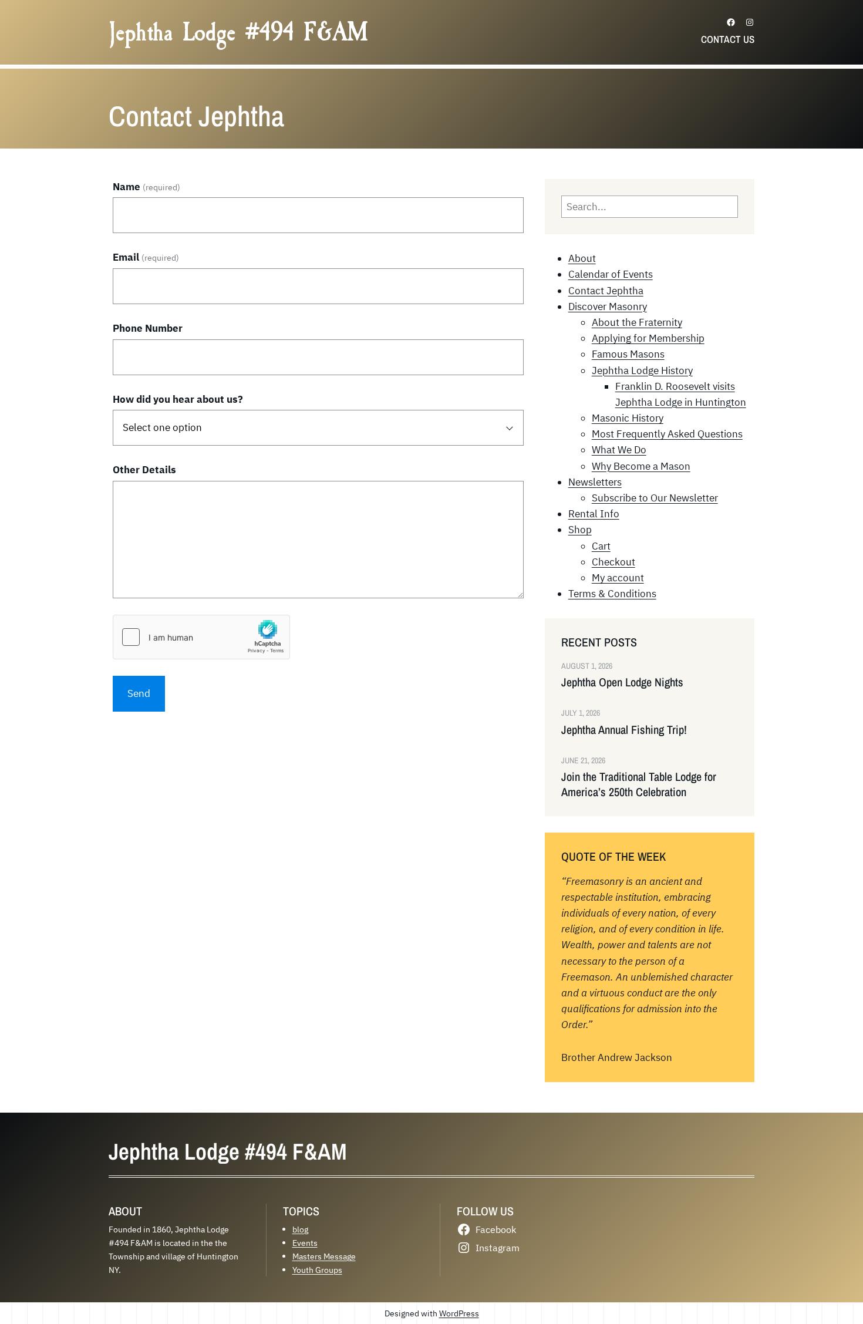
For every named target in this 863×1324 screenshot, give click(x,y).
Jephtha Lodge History (642, 370)
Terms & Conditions (612, 593)
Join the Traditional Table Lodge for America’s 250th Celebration (638, 784)
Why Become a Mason (641, 466)
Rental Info (593, 513)
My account (618, 577)
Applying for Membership (648, 338)
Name (146, 186)
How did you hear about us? (178, 399)
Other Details (144, 469)
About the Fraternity (637, 322)
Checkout (613, 561)
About (582, 258)
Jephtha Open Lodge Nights (622, 682)
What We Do (619, 449)
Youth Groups (317, 1269)
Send (138, 693)
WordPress (459, 1313)
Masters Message (324, 1256)
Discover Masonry (607, 306)
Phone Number (148, 328)
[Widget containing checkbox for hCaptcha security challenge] (201, 637)
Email (146, 257)
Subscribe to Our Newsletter (655, 497)
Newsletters (595, 482)
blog (300, 1229)
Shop (580, 529)
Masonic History (627, 418)
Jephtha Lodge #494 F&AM (238, 32)
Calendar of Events (610, 274)
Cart (601, 546)
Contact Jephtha (605, 290)
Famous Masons (628, 354)
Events (305, 1242)
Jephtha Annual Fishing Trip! (624, 729)
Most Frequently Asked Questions (667, 433)
